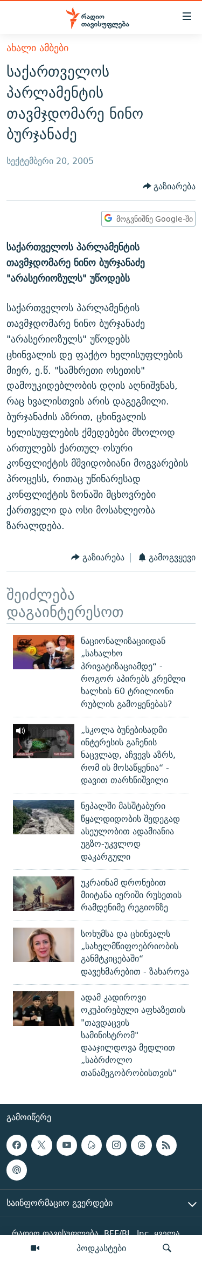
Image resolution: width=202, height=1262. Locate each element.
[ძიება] (167, 1248)
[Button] (169, 186)
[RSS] (166, 1145)
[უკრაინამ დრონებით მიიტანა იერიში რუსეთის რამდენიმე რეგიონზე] (43, 893)
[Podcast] (16, 1170)
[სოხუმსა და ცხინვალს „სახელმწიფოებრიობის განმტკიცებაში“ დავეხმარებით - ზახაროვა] (43, 945)
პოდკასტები (101, 1248)
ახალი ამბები (37, 47)
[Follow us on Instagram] (116, 1145)
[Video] (35, 1248)
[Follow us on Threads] (141, 1145)
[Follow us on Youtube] (67, 1145)
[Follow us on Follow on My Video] (91, 1145)
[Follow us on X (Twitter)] (41, 1145)
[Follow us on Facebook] (16, 1145)
